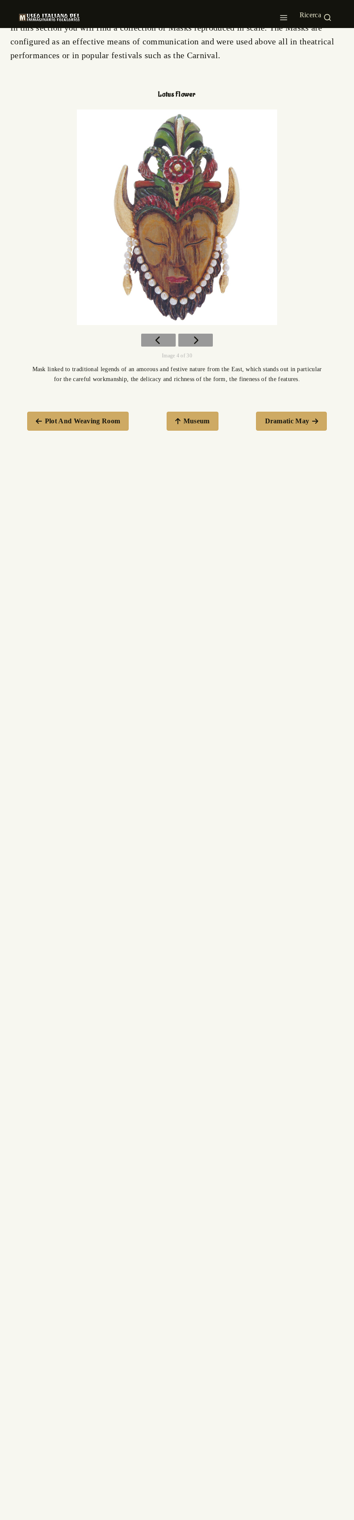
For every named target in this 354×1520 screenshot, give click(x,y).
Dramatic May (287, 421)
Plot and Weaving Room (82, 421)
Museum (196, 421)
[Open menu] (284, 15)
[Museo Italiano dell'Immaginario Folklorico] (49, 17)
